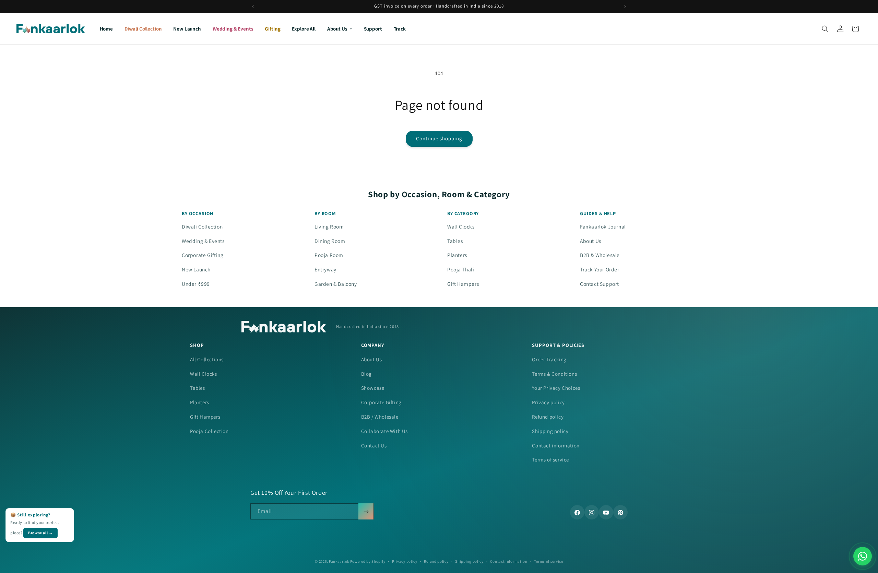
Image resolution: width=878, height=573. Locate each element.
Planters (457, 255)
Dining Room (330, 240)
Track (400, 28)
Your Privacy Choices (556, 388)
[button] (825, 28)
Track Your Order (599, 269)
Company (372, 345)
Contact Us (374, 445)
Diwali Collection (143, 28)
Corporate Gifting (202, 255)
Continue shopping (439, 138)
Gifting (272, 28)
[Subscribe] (365, 512)
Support (373, 28)
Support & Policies (558, 345)
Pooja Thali (460, 269)
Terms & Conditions (554, 374)
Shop (197, 345)
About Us (337, 28)
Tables (455, 240)
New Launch (187, 28)
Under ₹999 (196, 283)
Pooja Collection (209, 431)
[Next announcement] (625, 6)
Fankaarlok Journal (603, 226)
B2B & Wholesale (600, 255)
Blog (366, 374)
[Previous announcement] (252, 6)
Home (106, 28)
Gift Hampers (463, 283)
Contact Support (599, 283)
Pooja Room (329, 255)
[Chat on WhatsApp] (862, 556)
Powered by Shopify (367, 561)
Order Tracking (549, 359)
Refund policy (547, 416)
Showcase (372, 388)
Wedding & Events (233, 28)
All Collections (207, 359)
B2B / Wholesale (380, 416)
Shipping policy (550, 431)
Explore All (303, 28)
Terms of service (550, 459)
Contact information (555, 445)
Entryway (325, 269)
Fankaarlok (339, 561)
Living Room (329, 226)
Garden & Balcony (336, 283)
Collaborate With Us (384, 431)
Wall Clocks (461, 226)
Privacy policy (548, 402)
